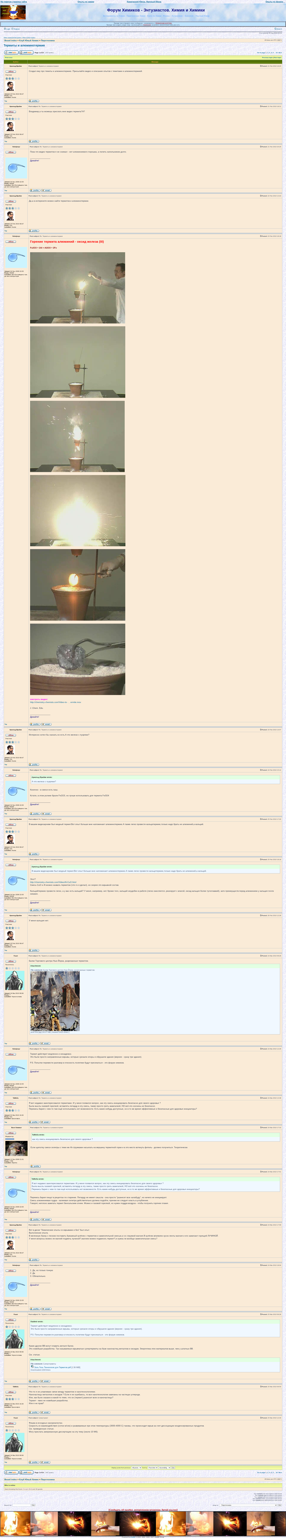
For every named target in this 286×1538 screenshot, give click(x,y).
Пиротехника (48, 40)
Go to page (261, 52)
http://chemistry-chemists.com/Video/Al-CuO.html (53, 882)
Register (16, 29)
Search (279, 29)
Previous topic (267, 57)
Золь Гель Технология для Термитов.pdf (52, 1367)
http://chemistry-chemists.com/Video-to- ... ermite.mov (55, 702)
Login (8, 29)
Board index (10, 40)
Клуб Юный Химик (29, 40)
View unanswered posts (12, 38)
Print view (8, 57)
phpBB (132, 1537)
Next (280, 52)
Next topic (277, 57)
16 (277, 52)
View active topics (28, 38)
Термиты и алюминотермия (24, 45)
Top (5, 101)
